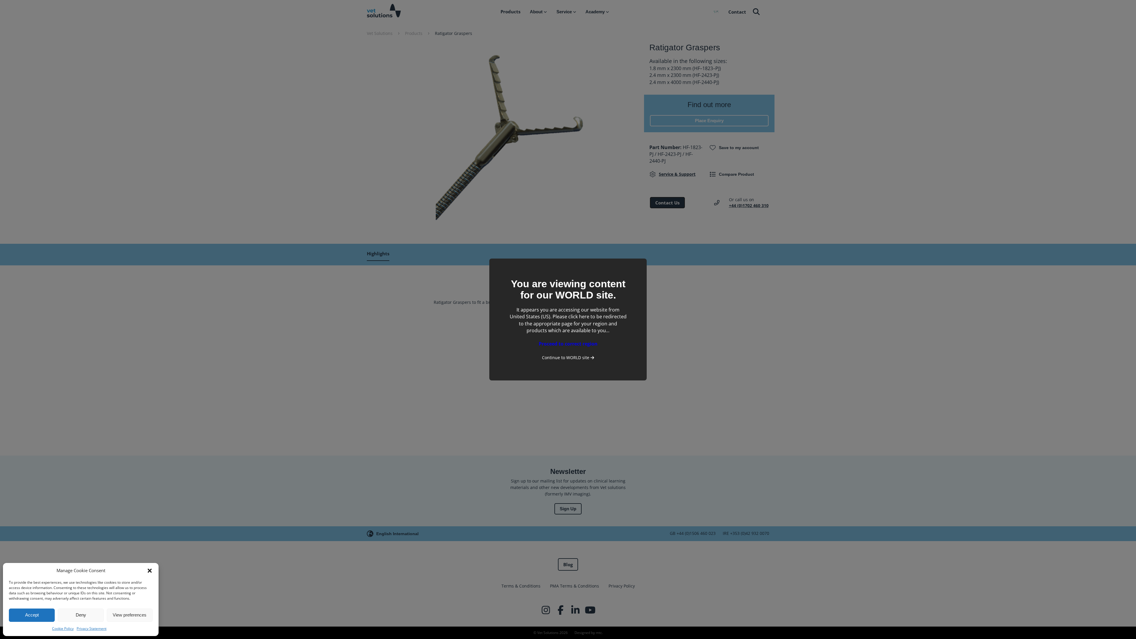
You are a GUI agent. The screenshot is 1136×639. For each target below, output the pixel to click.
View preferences (129, 614)
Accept (32, 614)
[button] (150, 571)
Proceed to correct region (568, 344)
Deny (81, 614)
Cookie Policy (63, 628)
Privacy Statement (91, 628)
